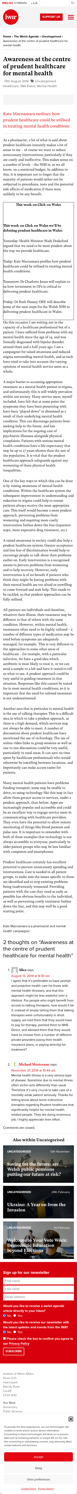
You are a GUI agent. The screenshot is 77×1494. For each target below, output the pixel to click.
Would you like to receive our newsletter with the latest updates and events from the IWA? (36, 1324)
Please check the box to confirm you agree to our (38, 1341)
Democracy (10, 1407)
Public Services (12, 1411)
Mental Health (47, 86)
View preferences (38, 1479)
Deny (38, 1468)
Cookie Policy (28, 1488)
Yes (19, 1316)
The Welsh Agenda (26, 36)
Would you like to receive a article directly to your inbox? (33, 1308)
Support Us (51, 17)
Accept (38, 1457)
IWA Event (27, 86)
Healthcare (11, 86)
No (8, 1316)
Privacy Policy (19, 1344)
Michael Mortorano (34, 1064)
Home (7, 36)
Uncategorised (51, 36)
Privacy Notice (46, 1488)
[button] (71, 1419)
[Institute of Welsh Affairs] (10, 17)
